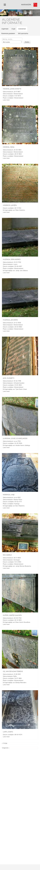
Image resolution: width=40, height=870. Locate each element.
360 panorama (23, 33)
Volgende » (5, 748)
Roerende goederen (8, 33)
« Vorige (4, 743)
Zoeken (27, 42)
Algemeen (4, 29)
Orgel (13, 29)
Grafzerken (22, 29)
